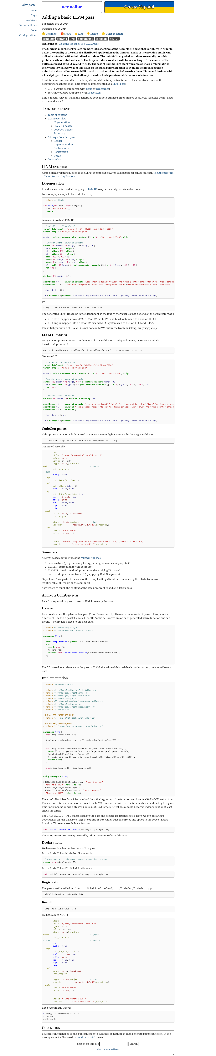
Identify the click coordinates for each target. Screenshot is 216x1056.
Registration (61, 152)
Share (68, 33)
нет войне (72, 7)
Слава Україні (139, 7)
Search (134, 1044)
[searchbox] (113, 1044)
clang (89, 89)
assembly (101, 39)
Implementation (63, 144)
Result (57, 155)
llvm (72, 39)
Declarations (61, 148)
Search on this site (88, 1044)
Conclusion (54, 159)
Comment (52, 33)
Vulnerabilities (28, 25)
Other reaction (114, 33)
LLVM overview (57, 118)
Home (33, 10)
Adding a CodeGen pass (61, 137)
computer (49, 39)
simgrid (62, 39)
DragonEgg (102, 89)
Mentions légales (111, 1049)
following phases (91, 558)
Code (34, 30)
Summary (59, 133)
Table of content (57, 115)
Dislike (94, 33)
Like (81, 33)
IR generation (62, 122)
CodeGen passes (63, 129)
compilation (85, 39)
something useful (85, 1037)
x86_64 (114, 39)
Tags (34, 15)
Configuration (27, 35)
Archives (31, 20)
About (99, 1049)
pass (122, 84)
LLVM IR (91, 189)
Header (58, 141)
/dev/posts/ (29, 5)
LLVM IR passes (63, 126)
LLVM (115, 84)
